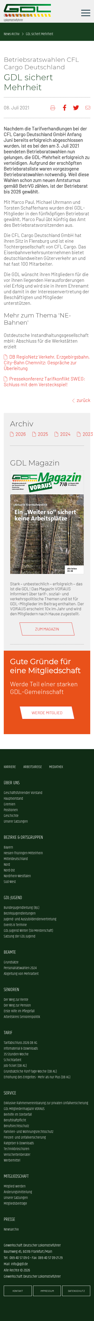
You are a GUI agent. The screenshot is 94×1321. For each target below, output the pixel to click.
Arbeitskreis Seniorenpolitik (22, 1017)
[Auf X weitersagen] (76, 108)
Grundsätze (11, 962)
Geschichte (11, 816)
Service (10, 1093)
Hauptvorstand (13, 798)
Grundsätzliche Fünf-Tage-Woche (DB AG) (30, 1071)
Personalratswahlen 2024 (20, 968)
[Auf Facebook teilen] (64, 108)
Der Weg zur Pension (17, 1005)
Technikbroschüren (16, 1149)
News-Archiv (12, 34)
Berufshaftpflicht (15, 1120)
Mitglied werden (15, 1186)
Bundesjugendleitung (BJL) (21, 908)
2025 (43, 434)
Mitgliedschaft (16, 1176)
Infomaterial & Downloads (21, 1048)
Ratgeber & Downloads (19, 1143)
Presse (9, 1219)
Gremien (9, 804)
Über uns (12, 782)
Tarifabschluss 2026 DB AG (20, 1043)
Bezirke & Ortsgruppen (23, 837)
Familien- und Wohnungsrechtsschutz (28, 1132)
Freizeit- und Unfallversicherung (25, 1137)
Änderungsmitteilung (18, 1192)
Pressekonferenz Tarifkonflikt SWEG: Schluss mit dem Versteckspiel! (44, 381)
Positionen (11, 810)
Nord (7, 864)
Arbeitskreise (32, 767)
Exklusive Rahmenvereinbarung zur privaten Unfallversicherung (46, 1103)
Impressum (47, 1290)
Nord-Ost (9, 870)
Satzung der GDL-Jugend (19, 936)
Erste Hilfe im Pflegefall (19, 1011)
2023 (88, 434)
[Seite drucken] (53, 108)
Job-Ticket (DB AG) (15, 1066)
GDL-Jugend (13, 897)
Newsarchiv (11, 1229)
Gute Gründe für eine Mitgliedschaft (45, 666)
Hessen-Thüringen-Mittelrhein (23, 853)
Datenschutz (76, 1290)
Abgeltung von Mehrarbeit (21, 974)
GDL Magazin (35, 462)
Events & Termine (15, 925)
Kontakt (18, 1290)
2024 (65, 434)
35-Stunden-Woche (16, 1054)
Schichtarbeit (12, 1060)
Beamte (10, 952)
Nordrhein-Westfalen (17, 876)
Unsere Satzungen (16, 821)
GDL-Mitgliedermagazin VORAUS (24, 1109)
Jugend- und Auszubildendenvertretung (30, 919)
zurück (83, 400)
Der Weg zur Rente (16, 1000)
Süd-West (10, 882)
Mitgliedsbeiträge (15, 1203)
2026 (21, 434)
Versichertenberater (17, 1155)
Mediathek (56, 767)
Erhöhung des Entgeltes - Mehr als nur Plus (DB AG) (37, 1077)
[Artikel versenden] (87, 108)
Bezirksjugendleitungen (20, 913)
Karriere (10, 767)
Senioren (11, 989)
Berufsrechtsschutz (16, 1126)
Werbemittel (12, 1160)
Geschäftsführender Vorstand (23, 793)
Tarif (8, 1032)
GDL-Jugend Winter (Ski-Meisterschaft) (28, 930)
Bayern (8, 847)
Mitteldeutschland (16, 859)
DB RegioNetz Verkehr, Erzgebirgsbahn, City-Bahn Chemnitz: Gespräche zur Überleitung (47, 362)
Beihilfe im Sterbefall (18, 1114)
